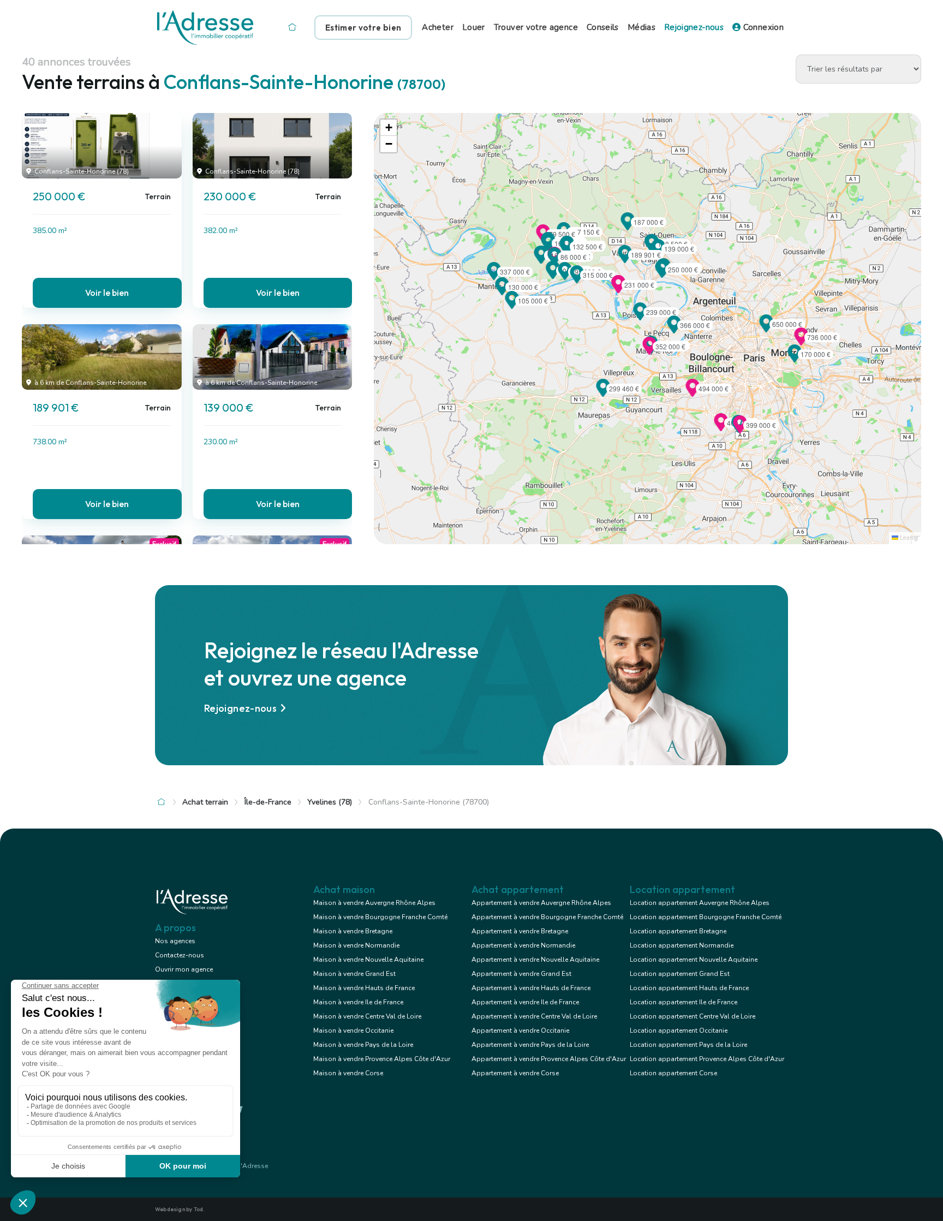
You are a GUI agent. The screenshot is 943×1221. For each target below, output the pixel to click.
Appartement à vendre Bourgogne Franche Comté (547, 917)
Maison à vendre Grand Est (354, 973)
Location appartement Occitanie (678, 1030)
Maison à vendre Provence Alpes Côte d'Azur (381, 1059)
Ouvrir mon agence (184, 969)
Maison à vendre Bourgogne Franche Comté (380, 917)
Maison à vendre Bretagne (352, 931)
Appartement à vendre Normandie (523, 945)
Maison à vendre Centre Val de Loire (367, 1016)
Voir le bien (107, 292)
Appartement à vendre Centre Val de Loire (534, 1016)
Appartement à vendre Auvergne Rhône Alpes (541, 902)
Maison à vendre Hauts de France (364, 988)
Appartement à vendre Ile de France (525, 1002)
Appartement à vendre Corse (515, 1073)
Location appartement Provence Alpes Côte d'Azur (707, 1059)
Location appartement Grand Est (680, 973)
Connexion (762, 27)
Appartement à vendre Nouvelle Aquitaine (535, 959)
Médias (641, 27)
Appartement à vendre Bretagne (520, 931)
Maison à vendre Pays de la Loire (363, 1044)
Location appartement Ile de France (683, 1002)
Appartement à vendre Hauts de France (531, 988)
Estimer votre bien (363, 27)
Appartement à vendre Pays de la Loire (530, 1044)
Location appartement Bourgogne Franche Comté (705, 917)
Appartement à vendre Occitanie (520, 1030)
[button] (662, 274)
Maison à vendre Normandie (356, 945)
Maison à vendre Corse (348, 1073)
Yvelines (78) (329, 802)
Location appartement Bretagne (678, 931)
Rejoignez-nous (694, 27)
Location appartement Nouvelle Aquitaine (693, 959)
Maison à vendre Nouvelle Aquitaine (368, 959)
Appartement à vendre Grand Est (521, 973)
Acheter (437, 27)
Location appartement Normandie (681, 945)
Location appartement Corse (673, 1073)
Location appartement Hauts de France (689, 988)
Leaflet (908, 538)
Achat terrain (205, 802)
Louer (473, 27)
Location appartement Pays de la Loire (688, 1044)
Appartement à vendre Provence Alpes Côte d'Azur (549, 1059)
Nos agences (175, 941)
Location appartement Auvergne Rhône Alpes (699, 902)
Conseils (603, 27)
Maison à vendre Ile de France (358, 1002)
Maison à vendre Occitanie (353, 1030)
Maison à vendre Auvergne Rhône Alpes (374, 902)
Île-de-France (267, 802)
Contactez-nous (179, 955)
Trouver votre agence (536, 27)
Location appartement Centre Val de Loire (692, 1016)
